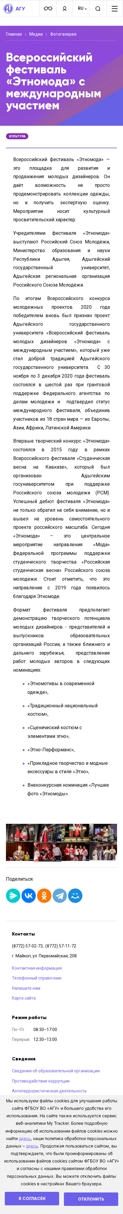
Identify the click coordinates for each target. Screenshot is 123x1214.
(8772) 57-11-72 (60, 946)
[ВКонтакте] (28, 895)
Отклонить (91, 1199)
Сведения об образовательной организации (56, 1070)
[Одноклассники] (44, 895)
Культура (17, 136)
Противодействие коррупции (41, 1081)
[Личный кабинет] (64, 8)
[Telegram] (60, 895)
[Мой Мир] (75, 895)
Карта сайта (24, 998)
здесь (25, 1138)
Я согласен (32, 1198)
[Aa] (47, 8)
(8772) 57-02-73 (27, 946)
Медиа (36, 34)
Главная (14, 34)
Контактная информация (37, 968)
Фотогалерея (63, 34)
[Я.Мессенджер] (13, 895)
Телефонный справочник (36, 978)
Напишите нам (26, 988)
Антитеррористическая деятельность (49, 1091)
